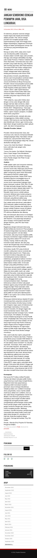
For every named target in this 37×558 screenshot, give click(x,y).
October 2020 (8, 538)
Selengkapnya (9, 544)
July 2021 (7, 513)
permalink (6, 428)
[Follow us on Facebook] (5, 459)
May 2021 (7, 518)
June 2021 (8, 516)
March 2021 (8, 524)
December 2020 (9, 533)
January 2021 (8, 530)
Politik (18, 427)
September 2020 (9, 541)
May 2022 (7, 499)
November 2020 (9, 536)
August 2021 (8, 510)
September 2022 (9, 490)
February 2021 (9, 527)
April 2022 (7, 501)
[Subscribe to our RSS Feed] (12, 459)
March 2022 (8, 504)
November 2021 (9, 507)
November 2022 (9, 487)
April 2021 (7, 521)
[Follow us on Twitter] (9, 459)
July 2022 (7, 496)
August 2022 (8, 493)
